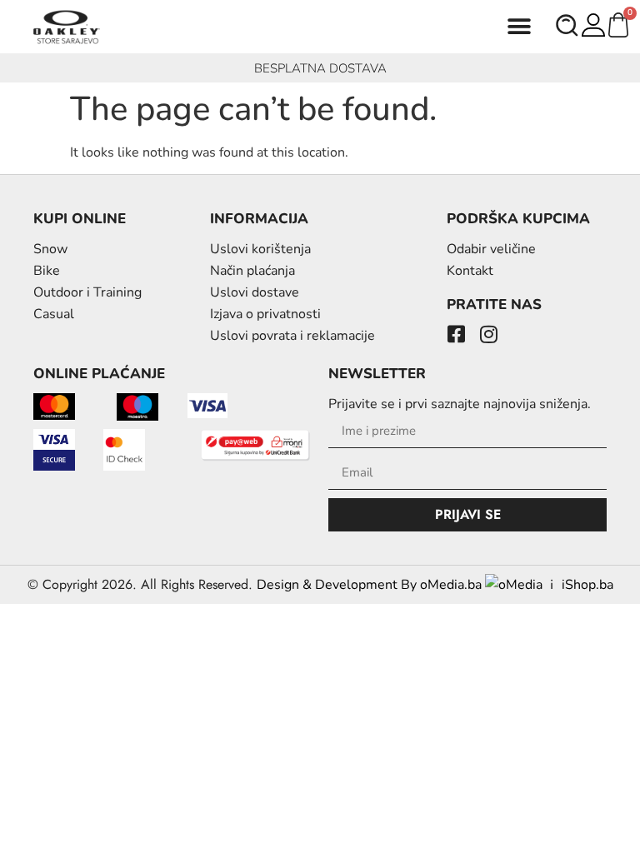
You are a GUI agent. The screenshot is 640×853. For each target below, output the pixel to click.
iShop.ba (587, 585)
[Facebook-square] (457, 334)
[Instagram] (489, 334)
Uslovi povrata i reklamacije (292, 336)
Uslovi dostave (254, 292)
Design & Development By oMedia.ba (371, 585)
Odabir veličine (491, 249)
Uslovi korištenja (260, 249)
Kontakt (470, 271)
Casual (53, 314)
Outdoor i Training (87, 292)
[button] (519, 27)
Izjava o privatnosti (265, 314)
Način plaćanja (252, 271)
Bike (46, 271)
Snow (50, 249)
